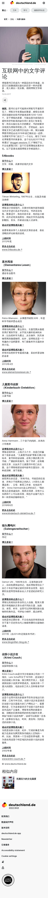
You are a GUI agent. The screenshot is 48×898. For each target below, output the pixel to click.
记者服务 (5, 844)
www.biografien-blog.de (14, 642)
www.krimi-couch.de (12, 759)
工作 (14, 10)
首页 (5, 19)
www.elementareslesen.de (15, 372)
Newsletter (6, 839)
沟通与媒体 (21, 19)
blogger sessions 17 (20, 142)
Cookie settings (9, 856)
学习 (25, 10)
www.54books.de (11, 249)
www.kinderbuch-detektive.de (17, 513)
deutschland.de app (11, 833)
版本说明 (5, 827)
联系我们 (5, 816)
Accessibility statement (13, 850)
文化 (12, 19)
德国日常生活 (39, 10)
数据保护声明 (7, 822)
